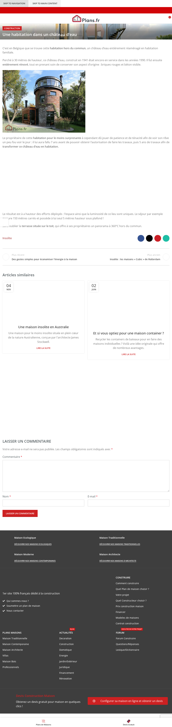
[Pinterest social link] (157, 238)
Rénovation (65, 678)
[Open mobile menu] (4, 18)
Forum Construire (126, 638)
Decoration (65, 638)
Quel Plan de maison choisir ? (132, 589)
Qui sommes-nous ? (18, 600)
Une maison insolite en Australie (43, 327)
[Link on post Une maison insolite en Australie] (43, 300)
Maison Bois (9, 661)
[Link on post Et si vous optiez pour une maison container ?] (128, 304)
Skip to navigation (14, 3)
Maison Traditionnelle (15, 638)
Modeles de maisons (127, 617)
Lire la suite (43, 348)
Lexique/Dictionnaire (127, 649)
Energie (63, 655)
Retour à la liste (86, 257)
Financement (66, 672)
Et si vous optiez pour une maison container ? (128, 333)
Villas (5, 655)
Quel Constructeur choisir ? (131, 600)
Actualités (66, 632)
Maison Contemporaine (16, 644)
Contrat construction (127, 623)
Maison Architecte (13, 649)
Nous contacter (15, 610)
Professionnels (11, 667)
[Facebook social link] (141, 238)
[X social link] (149, 238)
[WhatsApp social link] (166, 238)
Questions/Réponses (127, 644)
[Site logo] (86, 18)
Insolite (7, 238)
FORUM (129, 632)
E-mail (93, 496)
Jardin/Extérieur (68, 661)
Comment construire (127, 583)
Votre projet (122, 594)
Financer (120, 612)
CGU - (49, 715)
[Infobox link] (43, 700)
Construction (12, 28)
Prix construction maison (130, 606)
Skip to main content (45, 3)
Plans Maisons (12, 632)
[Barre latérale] (4, 222)
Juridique (64, 667)
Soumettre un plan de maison (23, 605)
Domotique (65, 649)
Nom (7, 496)
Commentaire (12, 457)
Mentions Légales (64, 715)
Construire (123, 577)
